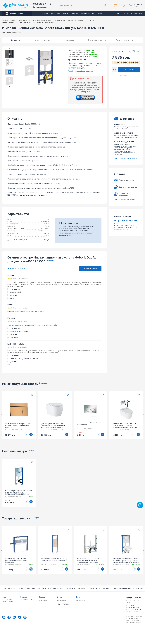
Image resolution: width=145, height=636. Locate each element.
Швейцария (45, 221)
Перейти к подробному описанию (81, 71)
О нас (4, 588)
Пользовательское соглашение (98, 588)
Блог (49, 588)
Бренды (65, 13)
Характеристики (43, 40)
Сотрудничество (70, 588)
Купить (130, 69)
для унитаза (45, 233)
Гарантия (74, 13)
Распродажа (55, 13)
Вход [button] (128, 13)
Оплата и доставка (87, 13)
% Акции (45, 13)
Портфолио (57, 588)
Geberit (46, 224)
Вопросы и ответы (39, 588)
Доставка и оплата (97, 40)
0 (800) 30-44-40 (42, 4)
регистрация (138, 13)
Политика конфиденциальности (122, 588)
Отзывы (70, 40)
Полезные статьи (124, 40)
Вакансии (81, 588)
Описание (15, 40)
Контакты (100, 13)
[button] (9, 49)
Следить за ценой (138, 51)
